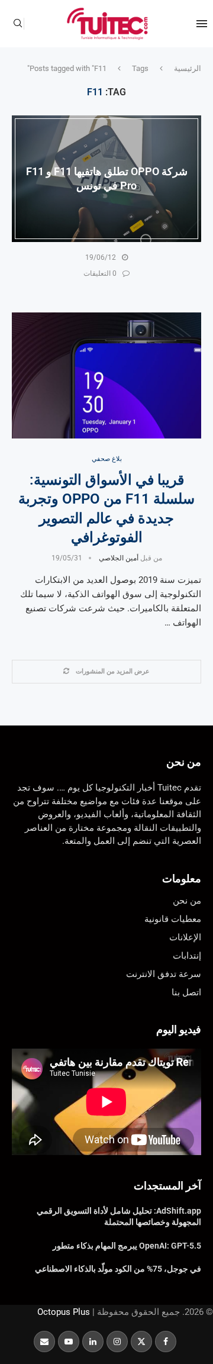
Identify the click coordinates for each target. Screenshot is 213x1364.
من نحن (183, 762)
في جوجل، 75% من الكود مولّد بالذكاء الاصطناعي (118, 1268)
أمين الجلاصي (118, 558)
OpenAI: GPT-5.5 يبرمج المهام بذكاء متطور (127, 1245)
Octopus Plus (63, 1312)
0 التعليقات (100, 273)
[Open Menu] (201, 23)
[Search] (18, 23)
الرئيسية (187, 68)
